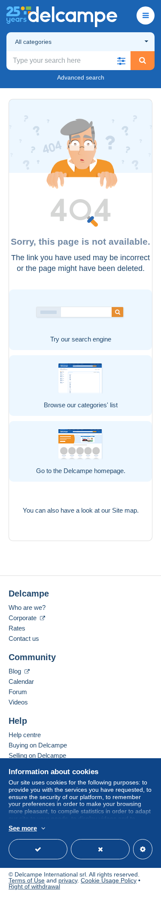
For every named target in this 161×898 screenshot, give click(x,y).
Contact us (24, 638)
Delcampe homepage (94, 470)
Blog (16, 671)
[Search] (143, 60)
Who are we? (27, 607)
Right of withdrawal (34, 886)
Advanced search (80, 77)
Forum (18, 691)
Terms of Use (27, 880)
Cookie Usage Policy (109, 880)
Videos (18, 702)
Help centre (25, 734)
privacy (67, 880)
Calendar (21, 681)
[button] (121, 60)
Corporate (23, 617)
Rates (17, 628)
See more (23, 828)
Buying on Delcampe (38, 745)
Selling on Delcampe (37, 755)
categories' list (98, 405)
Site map (124, 510)
